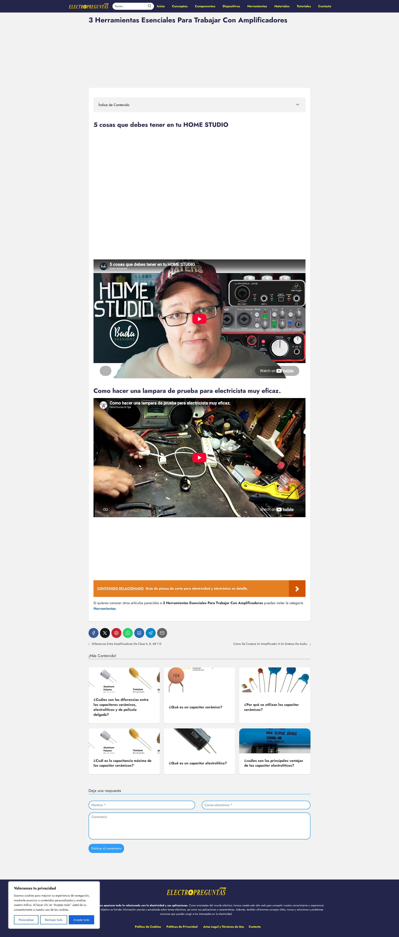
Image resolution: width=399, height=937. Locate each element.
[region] (54, 905)
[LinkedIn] (139, 633)
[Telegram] (151, 633)
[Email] (162, 633)
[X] (105, 633)
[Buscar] (149, 6)
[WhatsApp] (128, 633)
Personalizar (26, 920)
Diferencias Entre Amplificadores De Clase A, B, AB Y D (126, 644)
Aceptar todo (82, 920)
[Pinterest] (116, 633)
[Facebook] (94, 633)
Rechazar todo (54, 920)
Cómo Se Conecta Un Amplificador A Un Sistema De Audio (270, 644)
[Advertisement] (199, 55)
